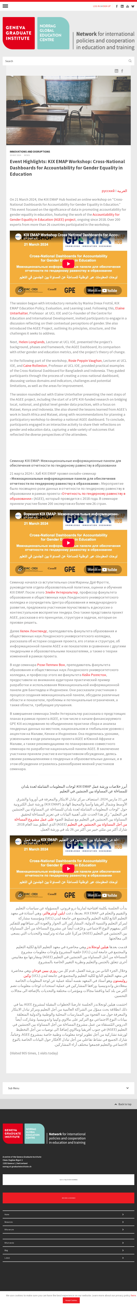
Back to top (124, 1104)
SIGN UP (107, 6)
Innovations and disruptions (30, 151)
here (133, 1295)
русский (108, 190)
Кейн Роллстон (94, 674)
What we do (9, 1243)
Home (6, 1214)
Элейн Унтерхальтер (61, 592)
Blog (6, 1250)
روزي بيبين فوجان (45, 970)
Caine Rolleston (35, 365)
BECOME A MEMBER (68, 1198)
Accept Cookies (71, 1300)
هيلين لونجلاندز (98, 947)
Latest (7, 1258)
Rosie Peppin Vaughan (85, 360)
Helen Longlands (31, 342)
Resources (8, 1222)
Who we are (9, 1229)
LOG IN (96, 6)
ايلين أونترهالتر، (53, 913)
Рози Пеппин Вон (51, 664)
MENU (5, 6)
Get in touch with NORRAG (68, 1180)
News (27, 155)
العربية (122, 190)
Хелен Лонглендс (33, 631)
